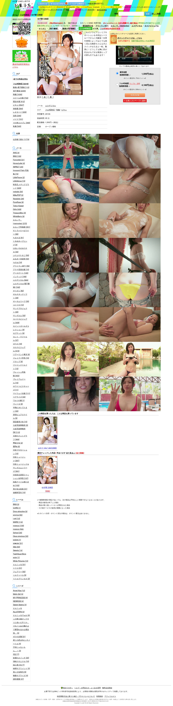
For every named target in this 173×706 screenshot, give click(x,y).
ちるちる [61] (18, 237)
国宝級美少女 (88, 25)
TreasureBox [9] (19, 212)
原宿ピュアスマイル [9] (20, 416)
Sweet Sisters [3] (19, 604)
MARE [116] (18, 522)
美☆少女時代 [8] (19, 672)
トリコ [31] (17, 568)
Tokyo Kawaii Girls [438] (18, 207)
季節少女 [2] (18, 443)
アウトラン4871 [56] (21, 266)
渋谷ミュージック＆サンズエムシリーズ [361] (21, 467)
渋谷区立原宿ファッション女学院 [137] (21, 476)
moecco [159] (18, 525)
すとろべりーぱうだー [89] (21, 232)
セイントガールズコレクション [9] (21, 328)
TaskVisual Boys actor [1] (19, 556)
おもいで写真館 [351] (21, 227)
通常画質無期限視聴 (125, 73)
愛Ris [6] (16, 446)
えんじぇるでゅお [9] (21, 615)
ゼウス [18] (17, 343)
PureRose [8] (18, 202)
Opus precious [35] (20, 536)
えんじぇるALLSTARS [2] (18, 610)
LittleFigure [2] (19, 177)
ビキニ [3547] (18, 105)
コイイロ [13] (18, 305)
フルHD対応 (24, 14)
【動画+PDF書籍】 (68, 28)
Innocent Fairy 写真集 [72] (21, 172)
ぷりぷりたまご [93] (21, 255)
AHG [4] (16, 152)
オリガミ (42, 28)
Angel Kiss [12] (19, 590)
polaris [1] (17, 539)
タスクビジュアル (152, 25)
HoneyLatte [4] (19, 163)
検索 (116, 13)
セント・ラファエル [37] (20, 338)
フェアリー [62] (19, 571)
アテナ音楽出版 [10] (21, 269)
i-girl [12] (16, 518)
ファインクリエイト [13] (20, 367)
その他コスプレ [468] (21, 122)
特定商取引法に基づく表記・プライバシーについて (76, 696)
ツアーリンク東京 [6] (21, 354)
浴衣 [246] (17, 115)
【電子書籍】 (53, 28)
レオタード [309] (19, 112)
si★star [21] (18, 543)
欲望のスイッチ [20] (21, 657)
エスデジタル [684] (20, 280)
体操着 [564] (18, 108)
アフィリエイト (110, 696)
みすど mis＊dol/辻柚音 (47, 448)
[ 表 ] (44, 97)
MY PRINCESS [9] (20, 597)
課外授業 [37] (18, 679)
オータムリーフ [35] (21, 301)
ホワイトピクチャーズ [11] (21, 388)
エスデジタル (137, 25)
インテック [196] (19, 276)
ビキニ (64, 109)
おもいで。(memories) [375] (20, 222)
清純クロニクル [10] (21, 661)
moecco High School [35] (18, 531)
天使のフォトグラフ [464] (20, 437)
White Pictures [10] (20, 561)
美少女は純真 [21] (20, 489)
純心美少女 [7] (18, 665)
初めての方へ (71, 10)
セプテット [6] (18, 333)
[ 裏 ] (50, 97)
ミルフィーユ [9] (19, 575)
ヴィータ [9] (18, 404)
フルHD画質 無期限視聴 (129, 84)
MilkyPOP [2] (18, 195)
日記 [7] (16, 654)
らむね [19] (17, 262)
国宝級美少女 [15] (20, 421)
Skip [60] (16, 546)
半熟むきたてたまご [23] (20, 409)
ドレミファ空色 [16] (21, 358)
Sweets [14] (17, 550)
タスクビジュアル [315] (19, 349)
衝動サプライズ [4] (20, 675)
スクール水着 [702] (20, 98)
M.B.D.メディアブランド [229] (21, 186)
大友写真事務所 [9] (20, 425)
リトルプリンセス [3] (21, 578)
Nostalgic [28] (18, 198)
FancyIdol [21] (18, 159)
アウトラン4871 (102, 25)
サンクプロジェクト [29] (20, 310)
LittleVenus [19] (19, 181)
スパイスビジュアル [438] (20, 321)
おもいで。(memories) (120, 25)
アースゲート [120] (20, 273)
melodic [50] (18, 191)
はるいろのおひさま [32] (20, 250)
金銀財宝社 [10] (19, 492)
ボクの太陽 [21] (19, 636)
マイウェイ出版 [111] (21, 393)
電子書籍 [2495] (19, 90)
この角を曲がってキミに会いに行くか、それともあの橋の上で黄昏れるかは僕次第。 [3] (21, 626)
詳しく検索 (156, 13)
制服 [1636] (17, 94)
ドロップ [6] (18, 361)
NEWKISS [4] (18, 601)
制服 (58, 109)
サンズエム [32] (19, 315)
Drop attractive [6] (20, 511)
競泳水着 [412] (19, 101)
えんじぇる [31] (19, 564)
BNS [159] (17, 156)
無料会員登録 (102, 10)
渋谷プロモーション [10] (20, 452)
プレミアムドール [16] (19, 381)
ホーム (15, 14)
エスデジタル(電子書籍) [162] (21, 285)
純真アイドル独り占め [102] (21, 483)
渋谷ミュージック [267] (19, 459)
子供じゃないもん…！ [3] (19, 649)
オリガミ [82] (18, 290)
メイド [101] (18, 119)
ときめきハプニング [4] (20, 243)
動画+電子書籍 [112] (21, 87)
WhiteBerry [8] (18, 216)
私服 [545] (17, 126)
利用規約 (99, 696)
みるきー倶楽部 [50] (21, 258)
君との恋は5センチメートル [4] (21, 642)
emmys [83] (17, 515)
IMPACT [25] (18, 166)
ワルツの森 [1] (18, 400)
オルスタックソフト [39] (20, 296)
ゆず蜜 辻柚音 (47, 487)
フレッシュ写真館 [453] (19, 374)
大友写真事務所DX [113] (19, 430)
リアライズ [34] (19, 397)
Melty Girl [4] (18, 594)
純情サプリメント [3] (21, 668)
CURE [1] (17, 508)
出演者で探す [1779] (21, 139)
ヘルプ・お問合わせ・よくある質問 (87, 688)
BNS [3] (16, 504)
